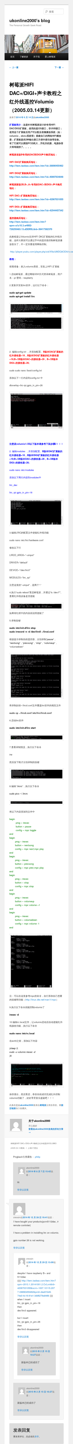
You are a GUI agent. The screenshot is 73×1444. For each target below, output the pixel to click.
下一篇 (59, 67)
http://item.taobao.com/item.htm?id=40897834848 (36, 176)
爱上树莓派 (50, 56)
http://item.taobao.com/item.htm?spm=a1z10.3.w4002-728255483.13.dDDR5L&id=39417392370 (30, 225)
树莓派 (43, 1105)
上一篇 (13, 67)
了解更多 (24, 56)
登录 (37, 1436)
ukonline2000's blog (29, 20)
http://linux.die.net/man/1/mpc (41, 999)
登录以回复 (23, 1189)
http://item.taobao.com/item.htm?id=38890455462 (36, 165)
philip (37, 1156)
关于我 (36, 56)
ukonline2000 (42, 117)
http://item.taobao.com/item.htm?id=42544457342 (36, 210)
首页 (12, 56)
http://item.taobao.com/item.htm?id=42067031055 (36, 199)
